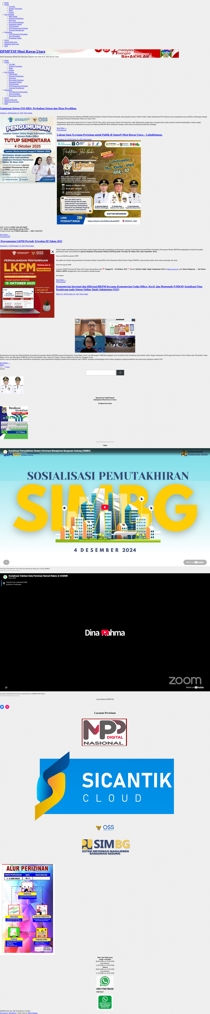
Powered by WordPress (8, 1013)
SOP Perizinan (14, 26)
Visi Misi (12, 7)
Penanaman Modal (15, 24)
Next (8, 367)
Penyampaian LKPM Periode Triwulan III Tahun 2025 (31, 241)
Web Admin (28, 113)
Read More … (62, 128)
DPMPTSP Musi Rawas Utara (22, 51)
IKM (6, 46)
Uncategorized (5, 237)
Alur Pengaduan (14, 36)
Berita (2, 365)
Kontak (11, 12)
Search (2, 369)
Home (6, 3)
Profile (6, 5)
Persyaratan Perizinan (16, 22)
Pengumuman (61, 130)
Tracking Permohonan (16, 30)
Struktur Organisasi (15, 9)
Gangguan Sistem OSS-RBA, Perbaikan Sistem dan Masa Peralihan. (38, 108)
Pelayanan (12, 20)
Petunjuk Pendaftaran (16, 18)
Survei (6, 40)
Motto (11, 10)
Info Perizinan (9, 14)
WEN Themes (33, 1013)
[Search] (120, 372)
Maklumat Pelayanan (11, 44)
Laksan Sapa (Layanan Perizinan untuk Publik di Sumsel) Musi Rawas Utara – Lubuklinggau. (109, 134)
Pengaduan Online (15, 38)
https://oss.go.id (172, 269)
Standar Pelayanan (10, 42)
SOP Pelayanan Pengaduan (18, 34)
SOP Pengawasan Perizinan (18, 28)
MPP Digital (13, 16)
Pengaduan (8, 32)
